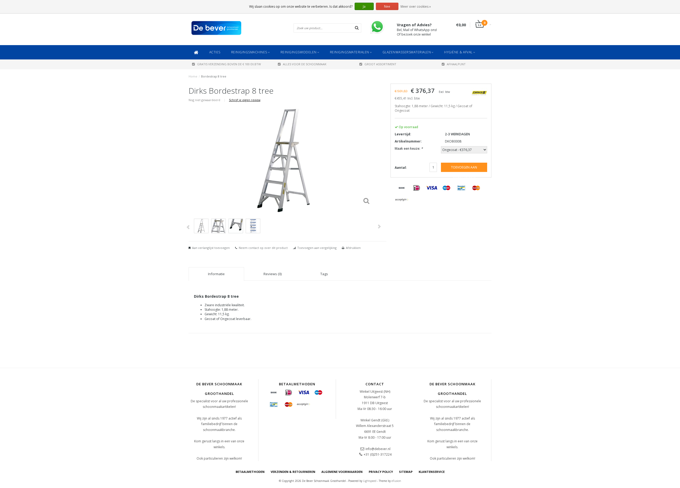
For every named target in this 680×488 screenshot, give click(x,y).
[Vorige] (188, 227)
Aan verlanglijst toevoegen (211, 248)
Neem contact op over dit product (263, 248)
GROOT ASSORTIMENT (380, 64)
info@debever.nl (378, 449)
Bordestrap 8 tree (213, 76)
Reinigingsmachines (249, 52)
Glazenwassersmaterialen (406, 52)
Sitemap (406, 472)
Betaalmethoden (250, 472)
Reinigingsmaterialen (349, 52)
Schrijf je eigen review (244, 100)
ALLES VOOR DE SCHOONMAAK (304, 64)
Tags (324, 273)
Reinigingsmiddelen (298, 52)
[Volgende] (379, 226)
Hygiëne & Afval (458, 52)
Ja (364, 6)
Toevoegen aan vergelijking (317, 248)
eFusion (396, 481)
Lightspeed (369, 481)
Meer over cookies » (416, 6)
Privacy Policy (381, 472)
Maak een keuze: (409, 148)
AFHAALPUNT (456, 64)
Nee (387, 6)
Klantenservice (432, 472)
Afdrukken (353, 248)
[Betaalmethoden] (402, 188)
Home (193, 76)
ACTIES (214, 52)
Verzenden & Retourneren (293, 472)
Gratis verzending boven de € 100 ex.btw (229, 64)
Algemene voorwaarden (342, 472)
